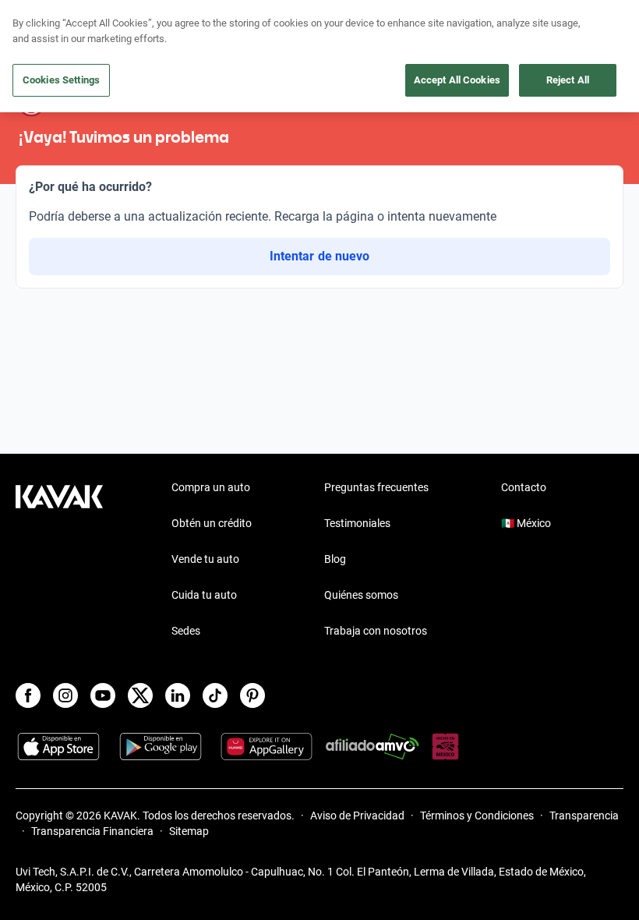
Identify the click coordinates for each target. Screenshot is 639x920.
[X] (140, 695)
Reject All (567, 80)
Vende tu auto (205, 559)
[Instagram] (65, 695)
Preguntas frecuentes (376, 487)
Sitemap (189, 831)
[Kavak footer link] (59, 560)
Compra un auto (210, 487)
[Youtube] (102, 695)
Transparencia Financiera (92, 831)
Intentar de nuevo (319, 256)
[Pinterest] (252, 695)
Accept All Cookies (457, 80)
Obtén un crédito (211, 523)
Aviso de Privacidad (357, 815)
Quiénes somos (361, 595)
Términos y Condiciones (477, 815)
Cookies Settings (61, 80)
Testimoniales (357, 523)
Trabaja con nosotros (375, 631)
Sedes (185, 631)
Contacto (523, 487)
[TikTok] (215, 695)
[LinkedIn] (177, 695)
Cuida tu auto (204, 595)
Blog (335, 559)
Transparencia (584, 815)
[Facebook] (28, 695)
